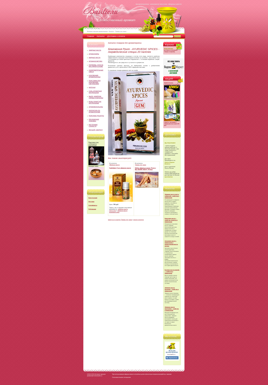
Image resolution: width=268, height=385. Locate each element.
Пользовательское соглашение (121, 377)
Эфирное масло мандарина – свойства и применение (172, 308)
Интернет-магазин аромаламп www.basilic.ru (96, 375)
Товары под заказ (140, 165)
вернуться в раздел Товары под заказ (120, 220)
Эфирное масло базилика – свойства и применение (172, 289)
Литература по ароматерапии (94, 111)
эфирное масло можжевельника (118, 211)
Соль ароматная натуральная (95, 92)
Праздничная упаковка (94, 120)
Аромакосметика (95, 61)
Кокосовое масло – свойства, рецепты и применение (171, 220)
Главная (90, 36)
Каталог (101, 36)
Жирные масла (94, 57)
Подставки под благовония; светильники (94, 82)
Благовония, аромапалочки (94, 76)
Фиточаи (92, 87)
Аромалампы (94, 54)
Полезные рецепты (96, 116)
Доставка (91, 201)
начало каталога (138, 220)
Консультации (92, 198)
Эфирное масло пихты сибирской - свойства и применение (172, 196)
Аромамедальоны (96, 107)
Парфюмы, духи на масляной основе (96, 65)
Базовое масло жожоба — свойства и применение (172, 271)
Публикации (92, 209)
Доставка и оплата (116, 36)
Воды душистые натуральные (95, 102)
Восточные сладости (93, 125)
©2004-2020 (90, 374)
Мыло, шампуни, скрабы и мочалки (96, 97)
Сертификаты (92, 205)
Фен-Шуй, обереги (95, 130)
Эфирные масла (95, 50)
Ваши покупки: (168, 48)
